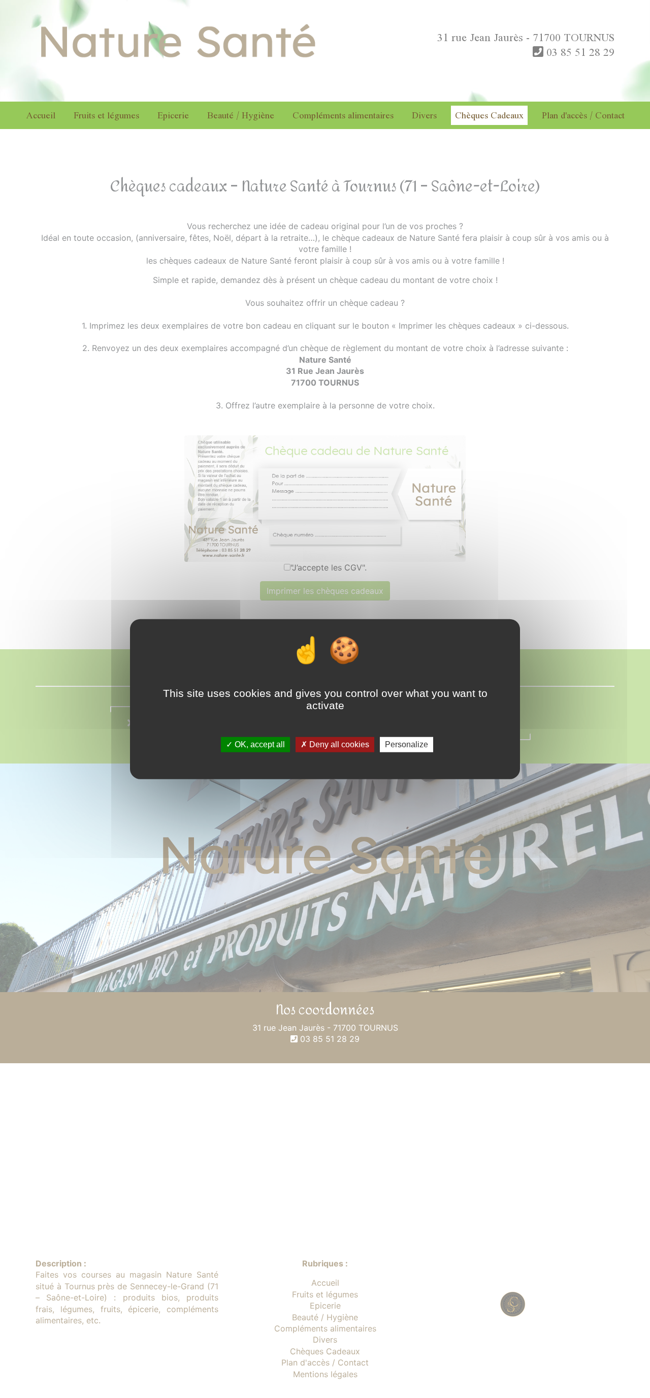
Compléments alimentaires (343, 115)
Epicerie (173, 115)
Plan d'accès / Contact (583, 115)
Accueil (40, 115)
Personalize (406, 744)
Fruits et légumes (106, 115)
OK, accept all (259, 744)
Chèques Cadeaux (489, 115)
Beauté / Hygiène (240, 115)
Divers (424, 115)
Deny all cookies (338, 744)
